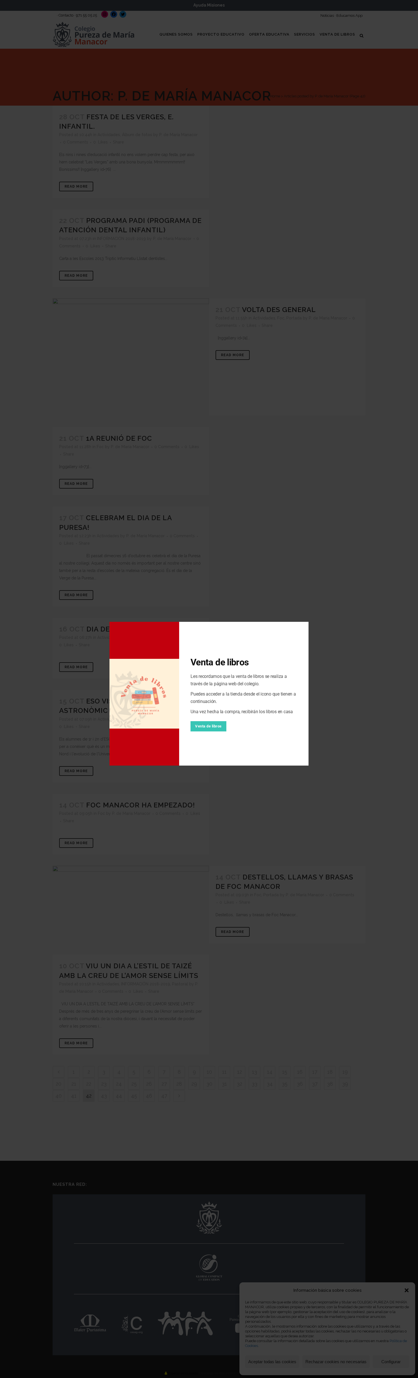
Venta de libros (208, 726)
